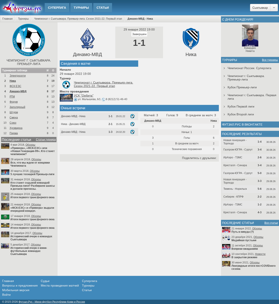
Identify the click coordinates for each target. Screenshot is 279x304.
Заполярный (17, 107)
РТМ (12, 96)
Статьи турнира (46, 139)
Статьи (103, 7)
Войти (6, 294)
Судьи (45, 281)
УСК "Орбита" (84, 95)
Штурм (14, 112)
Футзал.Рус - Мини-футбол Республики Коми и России (52, 301)
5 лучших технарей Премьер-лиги (32, 174)
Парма (14, 133)
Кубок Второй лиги (241, 114)
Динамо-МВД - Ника (73, 116)
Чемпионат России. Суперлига (249, 68)
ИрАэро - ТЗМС (232, 157)
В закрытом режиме (244, 257)
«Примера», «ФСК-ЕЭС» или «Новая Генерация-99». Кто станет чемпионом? (32, 151)
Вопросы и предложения (20, 285)
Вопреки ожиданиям (244, 248)
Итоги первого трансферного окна (32, 197)
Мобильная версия (15, 290)
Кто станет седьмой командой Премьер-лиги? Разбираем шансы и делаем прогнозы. (32, 185)
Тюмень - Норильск (235, 188)
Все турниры (270, 59)
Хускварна (16, 128)
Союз (13, 122)
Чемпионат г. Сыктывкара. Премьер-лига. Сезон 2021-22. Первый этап (78, 18)
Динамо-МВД (18, 91)
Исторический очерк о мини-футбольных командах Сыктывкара (28, 251)
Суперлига (57, 7)
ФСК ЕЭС (15, 86)
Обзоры (30, 144)
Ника (13, 80)
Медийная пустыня (243, 240)
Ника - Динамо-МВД (73, 124)
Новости (260, 254)
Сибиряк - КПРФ (233, 196)
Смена (14, 117)
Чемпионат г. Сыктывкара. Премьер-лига (29, 62)
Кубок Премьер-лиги (242, 87)
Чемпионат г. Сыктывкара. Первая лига (252, 96)
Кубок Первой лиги (241, 106)
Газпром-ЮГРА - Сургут (238, 149)
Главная (7, 18)
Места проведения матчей (60, 285)
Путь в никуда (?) (242, 231)
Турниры (81, 7)
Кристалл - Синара (235, 165)
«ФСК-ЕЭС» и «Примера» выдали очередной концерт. (32, 209)
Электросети (18, 75)
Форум (14, 101)
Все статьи (271, 222)
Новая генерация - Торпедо (235, 142)
